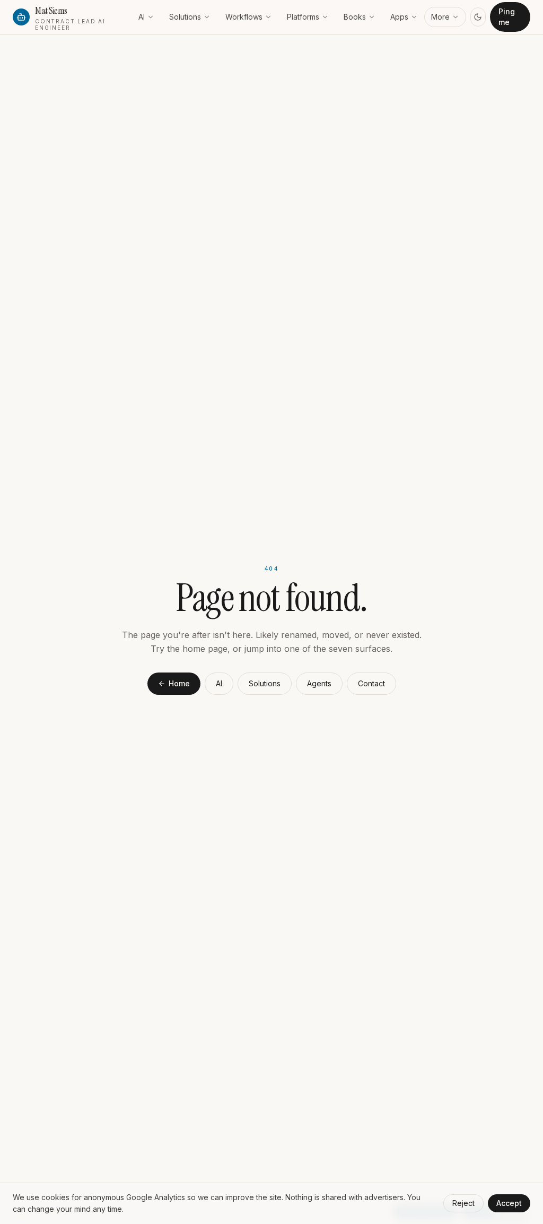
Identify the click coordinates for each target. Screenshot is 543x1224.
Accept (509, 1203)
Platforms (303, 16)
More (440, 16)
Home (179, 683)
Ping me (506, 17)
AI (141, 16)
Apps (399, 16)
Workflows (243, 16)
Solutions (185, 16)
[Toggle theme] (478, 17)
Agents (319, 683)
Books (355, 16)
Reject (463, 1203)
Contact (371, 683)
